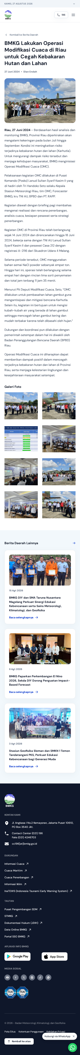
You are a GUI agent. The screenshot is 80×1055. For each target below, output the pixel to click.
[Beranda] (8, 14)
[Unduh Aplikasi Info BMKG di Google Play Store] (21, 956)
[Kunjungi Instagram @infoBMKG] (32, 977)
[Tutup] (74, 1036)
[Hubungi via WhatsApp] (72, 1047)
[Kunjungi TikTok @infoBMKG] (40, 977)
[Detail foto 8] (59, 504)
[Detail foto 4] (59, 438)
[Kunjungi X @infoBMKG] (24, 977)
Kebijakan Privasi (56, 1031)
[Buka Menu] (73, 15)
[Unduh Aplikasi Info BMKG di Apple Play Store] (58, 956)
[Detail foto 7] (21, 504)
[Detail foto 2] (59, 405)
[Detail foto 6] (59, 471)
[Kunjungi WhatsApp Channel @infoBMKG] (48, 977)
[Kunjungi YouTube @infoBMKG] (7, 977)
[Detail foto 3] (21, 438)
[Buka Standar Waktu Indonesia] (74, 3)
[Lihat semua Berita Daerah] (73, 543)
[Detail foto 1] (21, 405)
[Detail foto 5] (21, 471)
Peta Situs (10, 1031)
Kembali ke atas (21, 1041)
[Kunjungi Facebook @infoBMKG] (16, 977)
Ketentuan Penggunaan (31, 1031)
